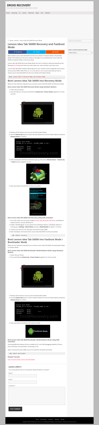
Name (11, 373)
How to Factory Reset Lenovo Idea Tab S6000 (21, 360)
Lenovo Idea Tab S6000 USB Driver (45, 220)
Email (11, 379)
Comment (12, 386)
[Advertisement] (49, 26)
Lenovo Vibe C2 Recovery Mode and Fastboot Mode (29, 76)
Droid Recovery (19, 5)
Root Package (17, 65)
